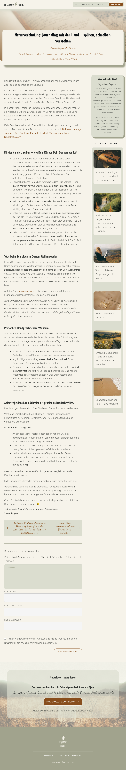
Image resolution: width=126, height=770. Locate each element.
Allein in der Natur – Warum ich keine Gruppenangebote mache (107, 264)
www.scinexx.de (26, 291)
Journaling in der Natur (63, 48)
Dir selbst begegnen (27, 54)
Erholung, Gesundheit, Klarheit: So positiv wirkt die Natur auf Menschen (107, 351)
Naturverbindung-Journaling (81, 54)
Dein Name (10, 591)
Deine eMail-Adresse (15, 605)
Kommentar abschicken (68, 651)
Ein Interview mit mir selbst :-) (107, 307)
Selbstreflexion (100, 54)
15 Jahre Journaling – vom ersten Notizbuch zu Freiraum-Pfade (107, 168)
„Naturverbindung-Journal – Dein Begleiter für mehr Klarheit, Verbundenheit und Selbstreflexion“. (42, 133)
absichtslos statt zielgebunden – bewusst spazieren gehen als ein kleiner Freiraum (107, 215)
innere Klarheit (61, 54)
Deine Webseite (12, 619)
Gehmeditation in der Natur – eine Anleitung (107, 394)
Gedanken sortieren (45, 54)
